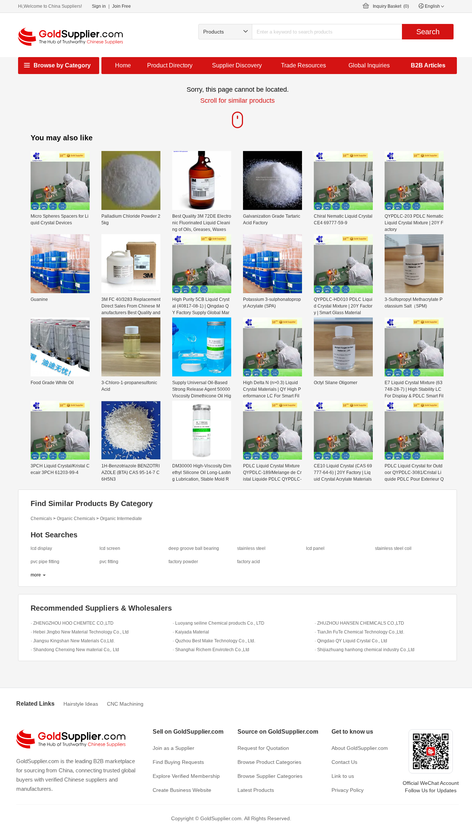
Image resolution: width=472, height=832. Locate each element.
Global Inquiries (369, 65)
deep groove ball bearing (194, 548)
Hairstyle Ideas (80, 704)
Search (428, 32)
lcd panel (315, 548)
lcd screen (110, 548)
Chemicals (41, 518)
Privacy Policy (348, 790)
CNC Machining (125, 704)
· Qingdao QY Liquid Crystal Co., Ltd (351, 640)
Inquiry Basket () (391, 6)
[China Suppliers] (70, 37)
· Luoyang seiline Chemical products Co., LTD (218, 623)
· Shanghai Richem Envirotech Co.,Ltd (211, 649)
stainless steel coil (393, 548)
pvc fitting (109, 561)
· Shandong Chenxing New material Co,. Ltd (75, 649)
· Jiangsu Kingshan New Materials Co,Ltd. (73, 640)
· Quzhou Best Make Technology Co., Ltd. (214, 640)
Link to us (343, 776)
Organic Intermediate (121, 518)
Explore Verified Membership (186, 776)
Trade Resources (303, 65)
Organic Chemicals (76, 518)
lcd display (41, 548)
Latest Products (255, 790)
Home (123, 65)
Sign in (99, 6)
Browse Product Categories (269, 762)
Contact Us (344, 762)
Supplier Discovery (237, 65)
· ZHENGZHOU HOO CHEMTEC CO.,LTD (72, 623)
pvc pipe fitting (45, 561)
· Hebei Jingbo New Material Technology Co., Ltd (80, 632)
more (36, 575)
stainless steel (251, 548)
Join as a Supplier (173, 748)
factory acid (248, 561)
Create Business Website (182, 790)
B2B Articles (428, 65)
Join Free (121, 6)
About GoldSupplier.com (360, 748)
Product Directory (169, 65)
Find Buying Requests (178, 762)
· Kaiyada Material (191, 632)
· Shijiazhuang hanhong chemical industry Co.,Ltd (364, 649)
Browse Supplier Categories (269, 776)
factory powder (183, 561)
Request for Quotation (263, 748)
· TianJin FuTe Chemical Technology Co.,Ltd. (359, 632)
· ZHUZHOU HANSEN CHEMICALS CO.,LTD (359, 623)
